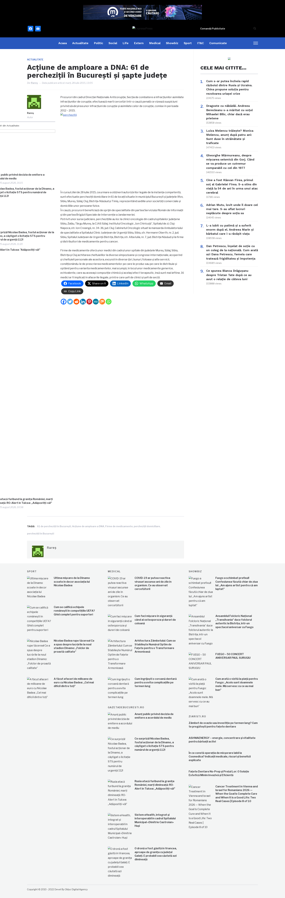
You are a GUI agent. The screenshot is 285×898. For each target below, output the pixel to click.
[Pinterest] (89, 301)
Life (125, 43)
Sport (188, 43)
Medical (154, 43)
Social (113, 43)
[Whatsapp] (108, 301)
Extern (139, 43)
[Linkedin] (83, 301)
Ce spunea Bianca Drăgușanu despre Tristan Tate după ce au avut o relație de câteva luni (229, 275)
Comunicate (218, 43)
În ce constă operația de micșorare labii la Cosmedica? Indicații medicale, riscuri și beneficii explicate (220, 756)
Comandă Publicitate (212, 28)
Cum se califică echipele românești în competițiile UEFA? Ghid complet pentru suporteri (74, 611)
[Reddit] (76, 301)
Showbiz (172, 43)
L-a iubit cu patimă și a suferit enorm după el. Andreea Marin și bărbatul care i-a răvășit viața (230, 229)
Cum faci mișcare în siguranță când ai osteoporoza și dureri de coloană (155, 619)
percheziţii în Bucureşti (40, 533)
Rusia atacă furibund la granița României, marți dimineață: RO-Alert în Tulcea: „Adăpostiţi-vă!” (155, 785)
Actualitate (80, 43)
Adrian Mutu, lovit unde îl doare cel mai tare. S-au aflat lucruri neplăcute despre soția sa (232, 209)
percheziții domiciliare (147, 526)
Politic (98, 43)
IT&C (200, 43)
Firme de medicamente (119, 526)
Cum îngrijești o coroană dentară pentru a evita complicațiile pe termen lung (156, 682)
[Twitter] (70, 301)
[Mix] (102, 301)
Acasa (62, 43)
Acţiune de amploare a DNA (88, 526)
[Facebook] (63, 301)
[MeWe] (96, 301)
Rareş (34, 82)
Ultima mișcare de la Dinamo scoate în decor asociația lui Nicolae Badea (72, 581)
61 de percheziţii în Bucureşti (54, 526)
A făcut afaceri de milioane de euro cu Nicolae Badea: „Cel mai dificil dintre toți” (74, 682)
